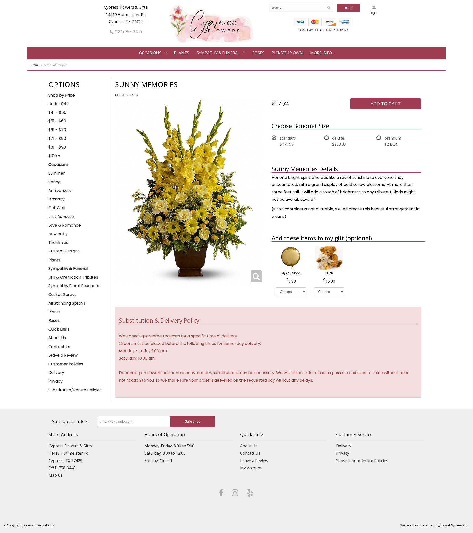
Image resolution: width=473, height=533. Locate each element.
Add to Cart (386, 103)
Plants (181, 53)
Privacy (55, 381)
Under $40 (58, 104)
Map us (55, 475)
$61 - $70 (57, 130)
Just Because (61, 216)
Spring (54, 182)
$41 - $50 (57, 112)
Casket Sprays (62, 294)
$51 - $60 (57, 121)
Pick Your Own (287, 53)
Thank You (58, 242)
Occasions (150, 53)
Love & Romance (64, 225)
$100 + (54, 156)
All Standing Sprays (66, 303)
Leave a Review (63, 355)
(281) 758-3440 (128, 31)
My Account (251, 468)
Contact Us (59, 347)
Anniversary (59, 190)
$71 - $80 (57, 138)
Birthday (56, 199)
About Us (57, 338)
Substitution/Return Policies (74, 390)
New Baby (58, 234)
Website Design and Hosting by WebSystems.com (434, 525)
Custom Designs (64, 251)
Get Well (56, 208)
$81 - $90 (57, 147)
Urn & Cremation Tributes (73, 277)
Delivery (56, 372)
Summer (56, 173)
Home (35, 65)
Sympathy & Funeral (218, 53)
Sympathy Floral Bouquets (73, 286)
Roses (258, 53)
